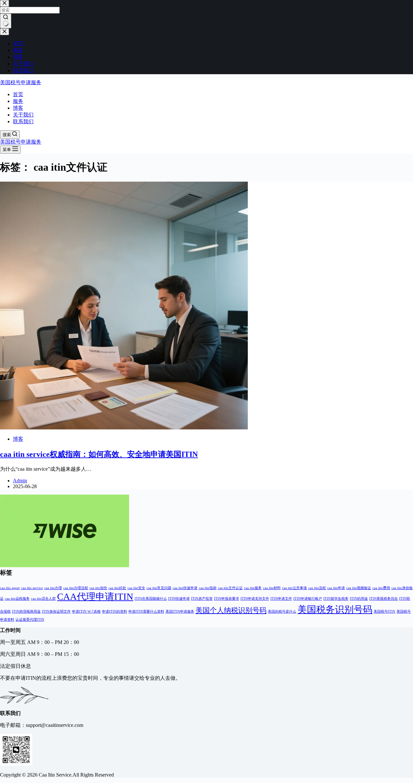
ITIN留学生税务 (335, 598)
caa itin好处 (117, 588)
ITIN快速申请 (179, 598)
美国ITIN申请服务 (180, 611)
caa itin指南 (208, 588)
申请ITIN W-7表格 (86, 611)
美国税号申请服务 (20, 82)
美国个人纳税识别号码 (231, 610)
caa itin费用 (381, 588)
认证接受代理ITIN (29, 619)
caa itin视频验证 (358, 588)
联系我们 (23, 121)
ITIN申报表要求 (226, 598)
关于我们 (23, 114)
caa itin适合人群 (43, 598)
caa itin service (32, 588)
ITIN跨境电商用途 (26, 611)
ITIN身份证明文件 (56, 611)
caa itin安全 (136, 588)
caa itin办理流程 (75, 588)
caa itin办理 (53, 588)
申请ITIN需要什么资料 (146, 611)
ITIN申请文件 (281, 598)
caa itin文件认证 (230, 588)
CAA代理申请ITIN (95, 596)
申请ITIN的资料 (114, 611)
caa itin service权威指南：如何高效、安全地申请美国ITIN (99, 454)
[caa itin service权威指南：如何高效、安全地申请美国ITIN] (124, 427)
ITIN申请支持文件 (254, 598)
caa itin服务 (253, 588)
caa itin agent (10, 588)
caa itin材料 (272, 588)
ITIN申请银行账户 (307, 598)
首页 (18, 94)
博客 (18, 108)
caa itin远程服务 (17, 598)
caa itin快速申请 (185, 588)
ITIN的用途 (359, 598)
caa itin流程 (317, 588)
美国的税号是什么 (282, 611)
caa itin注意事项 (294, 588)
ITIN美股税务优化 (383, 598)
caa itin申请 (336, 588)
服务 (18, 101)
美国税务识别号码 (334, 609)
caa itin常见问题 (158, 588)
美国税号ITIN (384, 611)
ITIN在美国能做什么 (151, 598)
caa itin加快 (98, 588)
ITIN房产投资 (202, 598)
